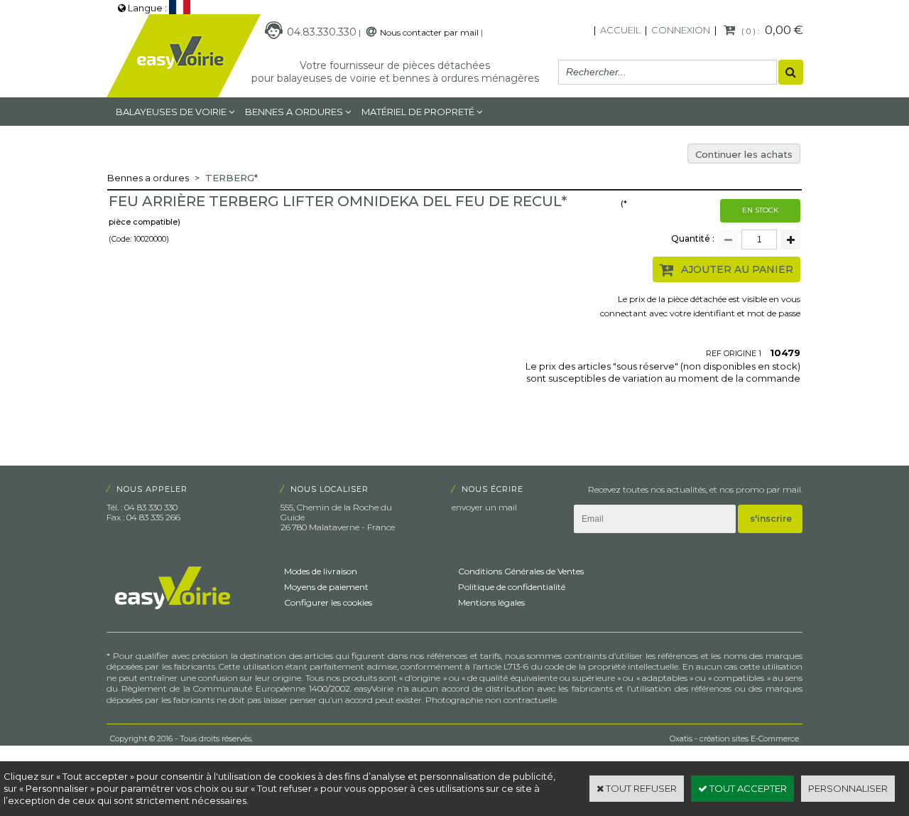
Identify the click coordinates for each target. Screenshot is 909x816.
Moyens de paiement (326, 586)
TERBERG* (231, 177)
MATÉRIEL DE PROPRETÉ (417, 111)
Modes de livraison (320, 571)
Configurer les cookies (328, 602)
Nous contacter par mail (429, 32)
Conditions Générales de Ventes (521, 571)
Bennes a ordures (294, 111)
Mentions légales (491, 602)
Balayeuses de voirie (171, 111)
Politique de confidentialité (511, 586)
